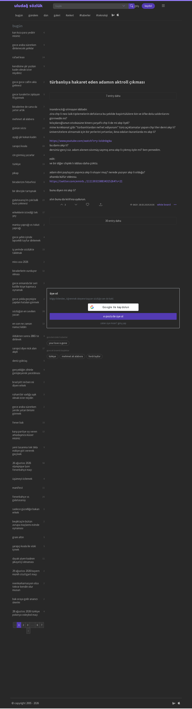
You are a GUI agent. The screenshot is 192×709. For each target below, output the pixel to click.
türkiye (52, 356)
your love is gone (58, 343)
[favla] (87, 204)
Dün (46, 15)
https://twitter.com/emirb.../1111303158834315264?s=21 (86, 181)
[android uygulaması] (113, 15)
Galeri (57, 15)
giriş (136, 6)
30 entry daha (113, 221)
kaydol (148, 5)
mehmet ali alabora (72, 356)
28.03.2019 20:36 (146, 204)
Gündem (33, 15)
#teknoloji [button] (102, 15)
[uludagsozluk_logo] (28, 6)
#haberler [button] (85, 15)
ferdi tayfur (94, 356)
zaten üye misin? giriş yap (113, 323)
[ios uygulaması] (118, 15)
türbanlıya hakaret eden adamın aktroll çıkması (97, 82)
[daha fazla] (163, 5)
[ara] (132, 6)
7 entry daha (113, 96)
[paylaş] (100, 204)
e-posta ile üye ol (113, 316)
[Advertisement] (113, 47)
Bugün (19, 15)
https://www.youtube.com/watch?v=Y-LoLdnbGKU (81, 141)
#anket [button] (70, 15)
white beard (164, 204)
